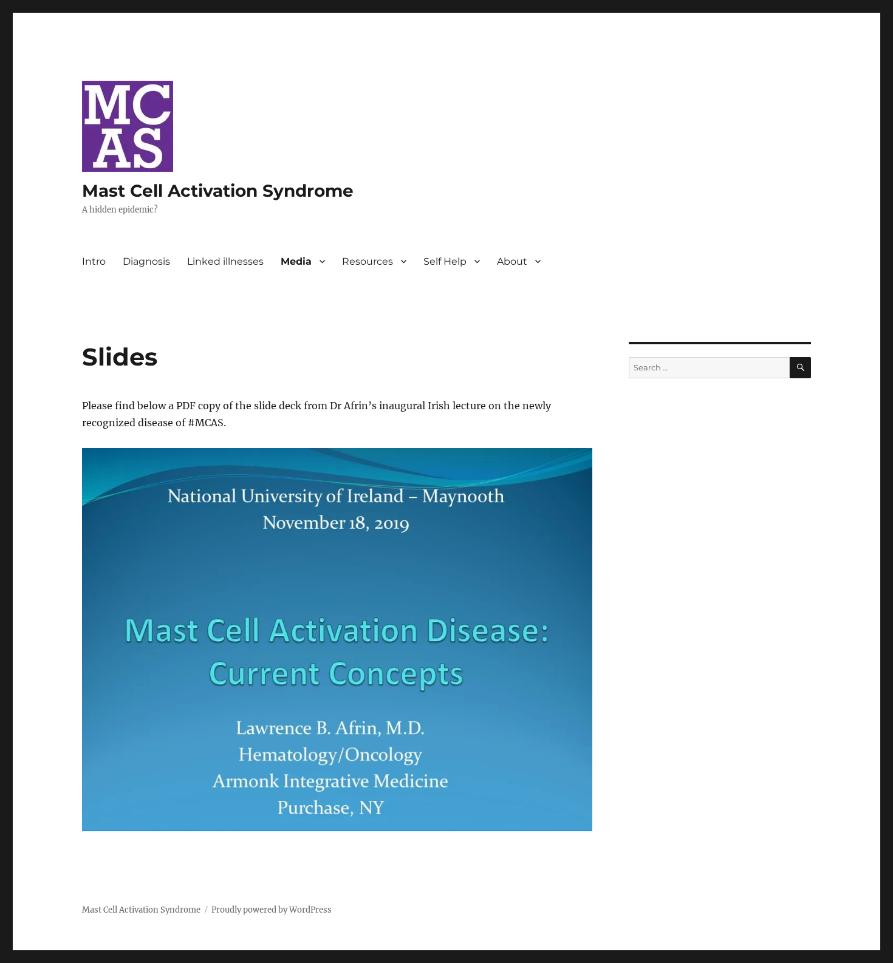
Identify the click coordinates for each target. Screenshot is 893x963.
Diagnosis (146, 261)
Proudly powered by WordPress (271, 910)
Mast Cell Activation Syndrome (218, 190)
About (512, 261)
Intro (94, 261)
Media (296, 261)
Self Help (445, 261)
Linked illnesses (225, 261)
